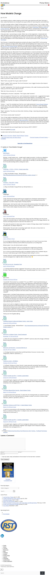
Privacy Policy (6, 555)
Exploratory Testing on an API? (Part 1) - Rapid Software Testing (17, 405)
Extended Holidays (7, 500)
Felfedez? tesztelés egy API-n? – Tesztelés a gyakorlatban (16, 375)
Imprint (5, 557)
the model (12, 129)
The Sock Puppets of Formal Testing (39, 137)
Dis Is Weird (6, 505)
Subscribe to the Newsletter (25, 143)
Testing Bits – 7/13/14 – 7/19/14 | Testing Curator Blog (15, 169)
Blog (4, 551)
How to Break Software (42, 104)
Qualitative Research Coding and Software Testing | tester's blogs (18, 321)
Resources (5, 550)
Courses (5, 548)
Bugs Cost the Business (9, 501)
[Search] (14, 491)
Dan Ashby (5, 237)
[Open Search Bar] (2, 9)
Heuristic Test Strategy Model (10, 46)
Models (14, 135)
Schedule (5, 552)
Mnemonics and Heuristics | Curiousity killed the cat (15, 347)
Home (4, 545)
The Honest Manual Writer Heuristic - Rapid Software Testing (16, 390)
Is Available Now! (8, 480)
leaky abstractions (23, 120)
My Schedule (6, 514)
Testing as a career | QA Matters (10, 361)
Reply (4, 164)
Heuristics (9, 135)
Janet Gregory (6, 153)
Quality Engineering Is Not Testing (11, 498)
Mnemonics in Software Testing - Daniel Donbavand (15, 334)
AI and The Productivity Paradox (11, 504)
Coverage (4, 135)
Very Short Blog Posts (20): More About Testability (11, 138)
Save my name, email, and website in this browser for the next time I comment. (21, 456)
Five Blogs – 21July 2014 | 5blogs (10, 182)
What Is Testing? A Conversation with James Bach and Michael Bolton (20, 503)
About (4, 547)
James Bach (36, 27)
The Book (7, 479)
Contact (5, 554)
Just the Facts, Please (8, 497)
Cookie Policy (6, 560)
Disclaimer (5, 558)
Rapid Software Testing (22, 135)
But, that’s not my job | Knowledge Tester (12, 264)
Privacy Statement (7, 561)
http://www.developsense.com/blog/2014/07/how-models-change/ (19, 175)
